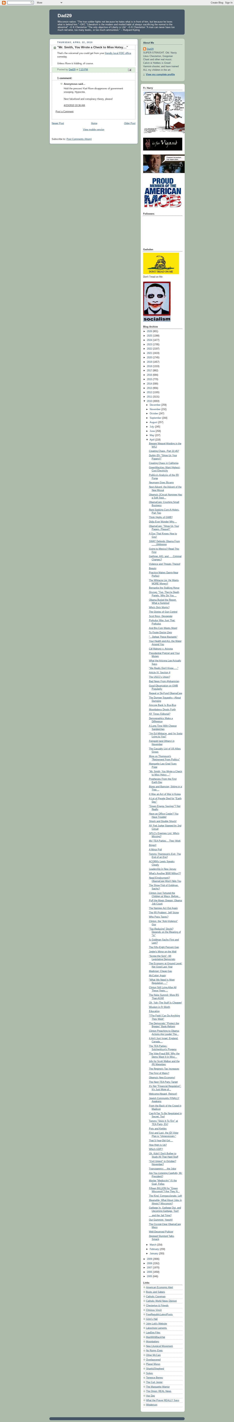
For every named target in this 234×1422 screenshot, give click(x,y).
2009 (150, 1259)
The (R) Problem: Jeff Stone (164, 912)
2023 (150, 344)
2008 (150, 1263)
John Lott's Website (156, 1323)
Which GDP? (156, 1149)
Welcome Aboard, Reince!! (163, 1094)
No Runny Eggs (154, 1350)
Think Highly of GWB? (161, 517)
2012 (150, 392)
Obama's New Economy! (162, 1077)
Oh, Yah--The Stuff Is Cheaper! (165, 1002)
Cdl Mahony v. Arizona (161, 649)
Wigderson (151, 1405)
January (154, 1253)
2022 (150, 348)
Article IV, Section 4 (159, 672)
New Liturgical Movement (159, 1346)
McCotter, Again (157, 975)
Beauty (152, 568)
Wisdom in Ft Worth (159, 1007)
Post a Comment (64, 111)
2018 (150, 366)
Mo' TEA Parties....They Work (165, 841)
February (155, 1249)
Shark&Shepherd (155, 1368)
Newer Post (58, 123)
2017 (150, 370)
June (153, 431)
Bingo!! (152, 845)
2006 (150, 1272)
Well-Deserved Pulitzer (161, 1231)
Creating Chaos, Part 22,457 (164, 451)
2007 (150, 1267)
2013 (150, 388)
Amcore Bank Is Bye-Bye (162, 705)
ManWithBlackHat (155, 1337)
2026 (150, 331)
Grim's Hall (152, 1319)
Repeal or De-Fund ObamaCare (165, 693)
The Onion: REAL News (158, 1391)
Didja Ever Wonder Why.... (163, 522)
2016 (150, 375)
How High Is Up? (158, 1145)
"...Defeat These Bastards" (163, 637)
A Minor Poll (155, 849)
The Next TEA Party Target (163, 1082)
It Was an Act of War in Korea (165, 794)
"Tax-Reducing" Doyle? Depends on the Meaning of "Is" (165, 932)
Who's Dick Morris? (159, 607)
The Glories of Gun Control (163, 612)
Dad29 (65, 15)
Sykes (149, 1373)
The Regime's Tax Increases (164, 1069)
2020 (150, 357)
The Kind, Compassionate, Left (165, 1196)
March (153, 1244)
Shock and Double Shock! (163, 821)
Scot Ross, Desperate (160, 616)
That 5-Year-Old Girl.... (161, 1140)
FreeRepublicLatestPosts (159, 1314)
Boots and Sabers (155, 1292)
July (152, 426)
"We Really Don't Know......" (163, 668)
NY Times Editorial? (159, 714)
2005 (150, 1276)
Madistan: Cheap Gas (160, 971)
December (155, 405)
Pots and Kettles (158, 1128)
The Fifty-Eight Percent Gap (164, 947)
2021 (150, 353)
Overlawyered (153, 1359)
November (155, 409)
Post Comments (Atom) (79, 139)
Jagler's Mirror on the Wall (162, 951)
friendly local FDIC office (118, 53)
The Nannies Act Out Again (163, 908)
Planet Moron (153, 1364)
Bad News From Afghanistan (164, 681)
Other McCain (153, 1355)
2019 (150, 362)
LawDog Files (153, 1332)
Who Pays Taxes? (158, 917)
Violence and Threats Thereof (164, 564)
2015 (150, 379)
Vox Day (150, 1396)
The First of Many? (159, 1073)
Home (94, 123)
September (156, 418)
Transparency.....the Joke (162, 1169)
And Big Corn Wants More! (163, 628)
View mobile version (93, 129)
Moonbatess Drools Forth (162, 709)
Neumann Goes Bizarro (161, 482)
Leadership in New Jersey (162, 869)
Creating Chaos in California (163, 463)
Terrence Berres (154, 1377)
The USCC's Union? (159, 677)
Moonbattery (152, 1341)
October (154, 413)
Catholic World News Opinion (161, 1301)
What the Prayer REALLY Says (162, 1400)
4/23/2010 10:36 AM (74, 105)
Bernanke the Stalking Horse (164, 588)
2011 (150, 396)
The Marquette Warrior (158, 1387)
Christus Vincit (154, 1310)
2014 (150, 383)
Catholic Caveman (155, 1296)
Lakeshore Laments (156, 1328)
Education (154, 1011)
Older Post (129, 123)
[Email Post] (129, 69)
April (152, 439)
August (154, 422)
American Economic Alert (159, 1287)
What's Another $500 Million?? (165, 873)
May (152, 435)
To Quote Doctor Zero (160, 632)
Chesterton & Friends (157, 1305)
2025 (150, 335)
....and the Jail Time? (160, 1215)
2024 (150, 340)
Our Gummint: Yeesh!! (161, 1220)
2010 (150, 401)
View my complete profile (160, 74)
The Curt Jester (154, 1382)
